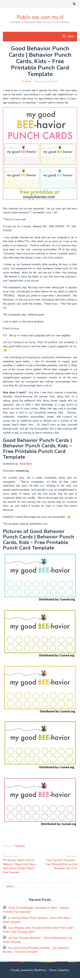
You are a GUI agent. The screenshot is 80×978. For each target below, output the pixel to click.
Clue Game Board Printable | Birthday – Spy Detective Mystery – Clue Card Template (36, 950)
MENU (70, 36)
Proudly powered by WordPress (28, 970)
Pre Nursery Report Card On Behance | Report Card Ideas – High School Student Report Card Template (20, 864)
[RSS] (74, 4)
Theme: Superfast (59, 970)
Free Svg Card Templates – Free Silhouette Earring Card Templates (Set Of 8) (61, 862)
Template (19, 846)
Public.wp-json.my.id (40, 17)
